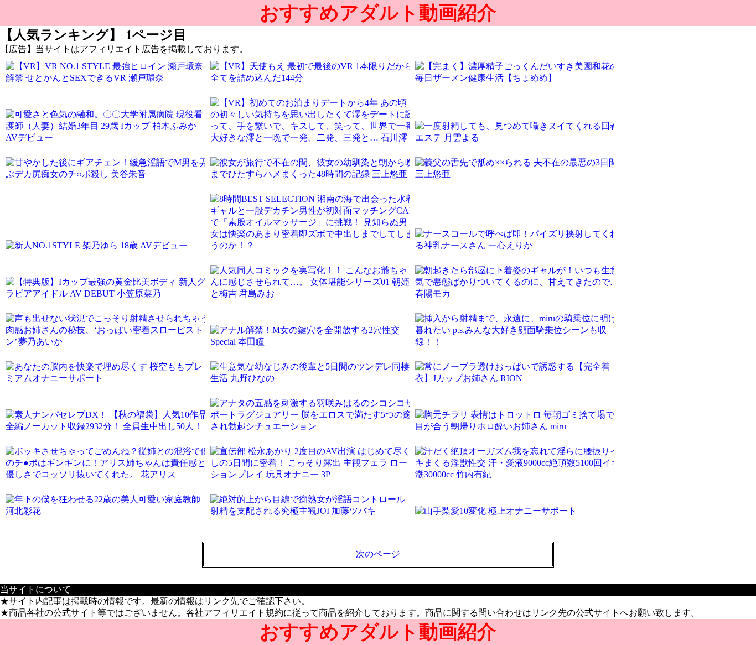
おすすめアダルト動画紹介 (378, 13)
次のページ (378, 554)
